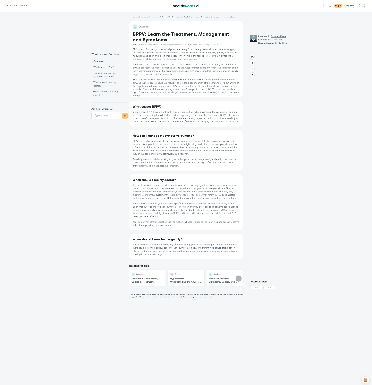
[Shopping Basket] (330, 6)
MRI (169, 198)
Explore (24, 6)
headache (222, 248)
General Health (183, 17)
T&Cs (210, 297)
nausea (180, 80)
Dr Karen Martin (278, 36)
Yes (256, 288)
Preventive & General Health (163, 17)
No (269, 288)
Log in (338, 6)
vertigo (188, 56)
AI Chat (13, 6)
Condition (145, 17)
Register (350, 6)
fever (232, 248)
